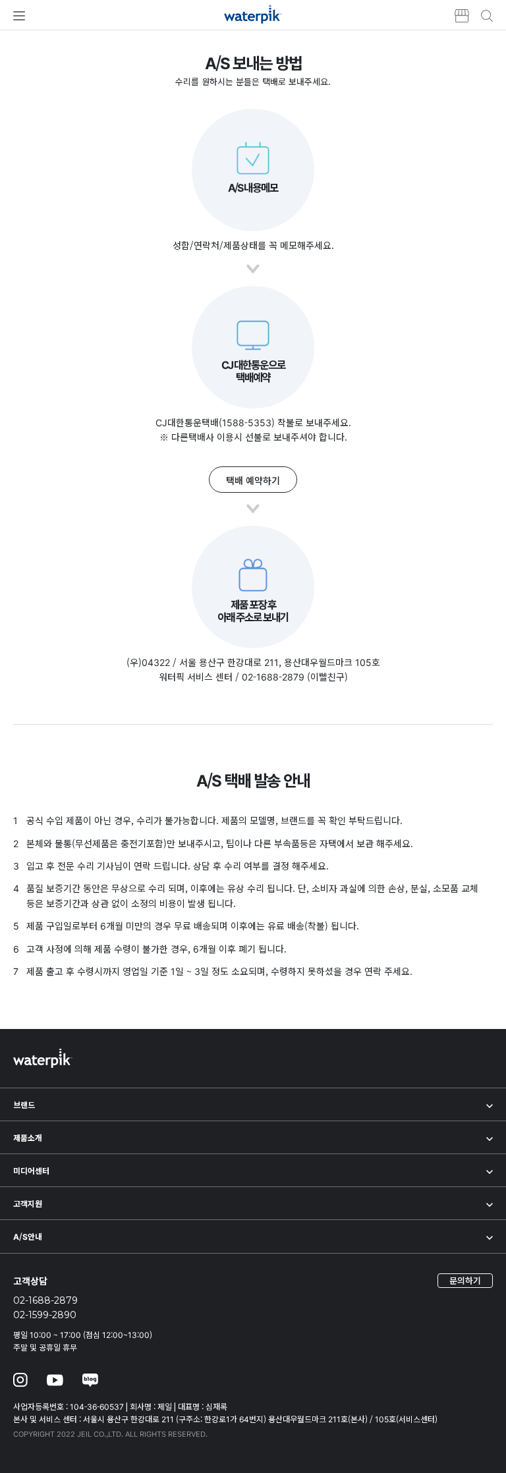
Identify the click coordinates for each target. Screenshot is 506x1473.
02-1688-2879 (45, 1300)
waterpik (253, 14)
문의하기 (465, 1280)
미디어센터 (31, 1170)
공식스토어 (457, 16)
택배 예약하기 (253, 480)
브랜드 (24, 1104)
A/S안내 (27, 1236)
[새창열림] (20, 1381)
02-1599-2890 (44, 1315)
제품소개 (27, 1137)
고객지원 (27, 1203)
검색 (487, 16)
